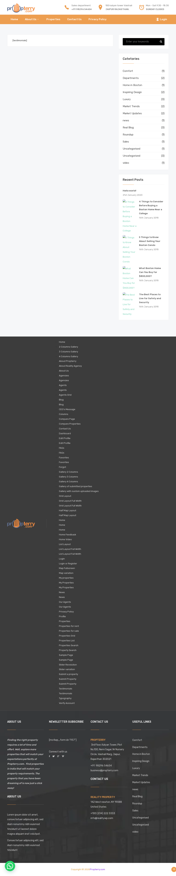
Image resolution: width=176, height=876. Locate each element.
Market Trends (131, 106)
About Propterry (67, 361)
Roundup (128, 134)
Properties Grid (67, 635)
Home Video (65, 539)
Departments (131, 78)
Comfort (128, 71)
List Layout (65, 544)
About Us (64, 370)
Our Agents (65, 602)
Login (62, 558)
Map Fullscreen (67, 568)
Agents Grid (65, 395)
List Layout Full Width (70, 549)
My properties (66, 578)
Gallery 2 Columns (68, 472)
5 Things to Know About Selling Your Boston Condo (149, 241)
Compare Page (67, 419)
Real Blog (128, 127)
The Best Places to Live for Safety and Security (150, 298)
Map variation (66, 573)
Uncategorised (131, 148)
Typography (65, 698)
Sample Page (66, 655)
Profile (62, 616)
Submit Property (67, 679)
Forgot (62, 467)
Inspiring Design (132, 92)
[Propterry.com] (21, 7)
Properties (64, 621)
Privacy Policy (66, 611)
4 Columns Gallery (68, 356)
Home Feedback (67, 534)
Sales (126, 141)
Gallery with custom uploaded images (79, 491)
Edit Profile (64, 438)
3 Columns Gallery (68, 351)
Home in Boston (132, 85)
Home (62, 342)
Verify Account (67, 703)
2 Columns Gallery (68, 346)
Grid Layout (65, 496)
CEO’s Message (67, 409)
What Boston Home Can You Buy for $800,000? (150, 272)
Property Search (67, 650)
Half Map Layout (67, 510)
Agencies (64, 375)
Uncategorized (131, 155)
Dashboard (65, 433)
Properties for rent (69, 626)
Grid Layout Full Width (70, 501)
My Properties (66, 582)
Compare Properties (70, 423)
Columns (63, 414)
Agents (63, 385)
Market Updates (132, 113)
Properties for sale (69, 631)
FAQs (61, 448)
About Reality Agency (70, 366)
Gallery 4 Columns (68, 481)
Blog (61, 399)
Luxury (127, 99)
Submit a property (68, 674)
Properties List (67, 640)
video (126, 162)
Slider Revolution (68, 664)
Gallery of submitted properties (75, 486)
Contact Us (65, 428)
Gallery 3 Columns (68, 476)
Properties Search (68, 645)
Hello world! (129, 190)
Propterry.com (97, 869)
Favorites (64, 457)
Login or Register (68, 563)
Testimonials (65, 688)
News (62, 592)
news (126, 120)
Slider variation (67, 669)
